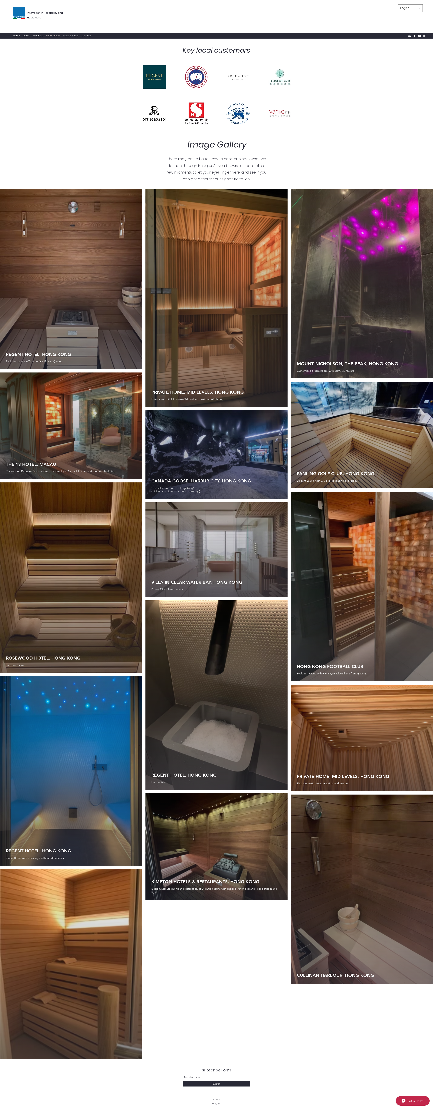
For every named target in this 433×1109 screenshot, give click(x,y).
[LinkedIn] (409, 36)
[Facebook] (414, 36)
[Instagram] (424, 36)
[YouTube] (419, 36)
